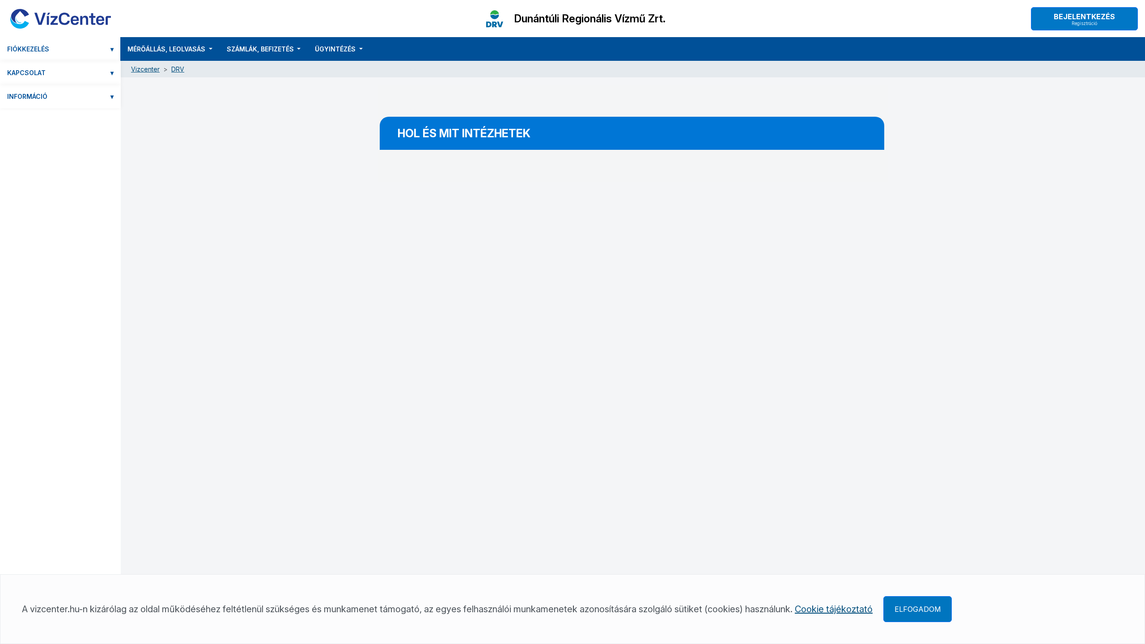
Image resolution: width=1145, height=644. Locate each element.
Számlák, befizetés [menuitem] (261, 49)
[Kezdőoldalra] (60, 18)
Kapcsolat (60, 72)
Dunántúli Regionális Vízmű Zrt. (590, 18)
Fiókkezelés (60, 49)
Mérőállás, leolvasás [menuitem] (167, 49)
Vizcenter (145, 69)
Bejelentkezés (1084, 19)
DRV (177, 69)
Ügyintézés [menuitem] (336, 49)
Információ (60, 96)
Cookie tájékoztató (834, 609)
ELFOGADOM (918, 609)
